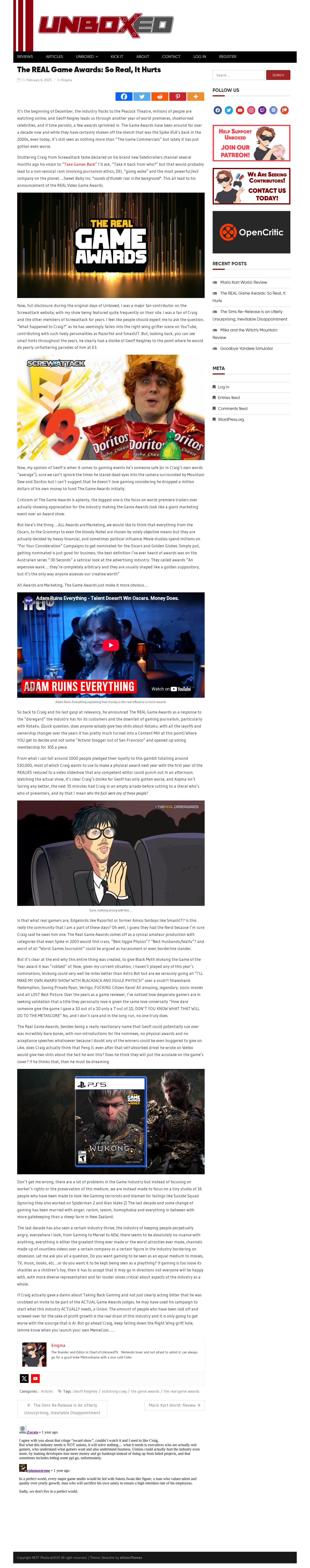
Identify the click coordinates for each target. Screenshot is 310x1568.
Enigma (67, 80)
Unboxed (85, 57)
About (142, 57)
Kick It (117, 57)
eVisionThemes (131, 1557)
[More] (195, 96)
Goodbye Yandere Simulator (246, 349)
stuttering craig (114, 1391)
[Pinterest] (177, 96)
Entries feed (229, 398)
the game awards (145, 1391)
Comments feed (233, 409)
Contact (171, 57)
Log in (223, 387)
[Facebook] (124, 96)
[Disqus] (111, 1484)
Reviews (25, 57)
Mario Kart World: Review (243, 283)
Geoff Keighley (85, 1391)
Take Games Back (79, 164)
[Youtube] (35, 1378)
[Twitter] (141, 96)
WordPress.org (231, 420)
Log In (200, 57)
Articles (54, 57)
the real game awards (181, 1391)
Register (227, 57)
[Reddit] (159, 96)
